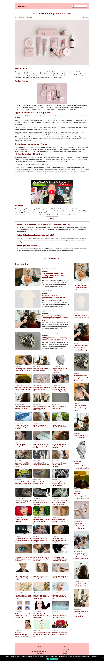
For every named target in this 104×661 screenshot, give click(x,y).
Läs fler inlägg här (52, 258)
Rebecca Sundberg (53, 333)
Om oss (46, 6)
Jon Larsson (28, 17)
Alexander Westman (53, 311)
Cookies (52, 6)
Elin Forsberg (54, 268)
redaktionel (86, 17)
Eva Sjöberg (51, 290)
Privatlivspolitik (54, 658)
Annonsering (39, 6)
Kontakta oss (59, 6)
